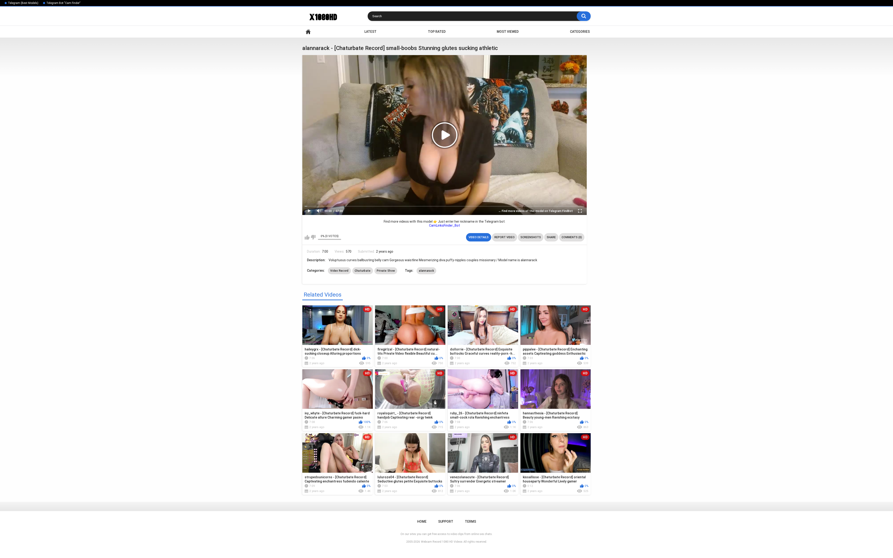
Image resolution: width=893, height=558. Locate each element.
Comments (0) (572, 237)
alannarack (426, 270)
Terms (470, 521)
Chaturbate (363, 270)
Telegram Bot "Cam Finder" (63, 3)
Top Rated (437, 31)
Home (308, 32)
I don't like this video (313, 237)
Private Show (386, 270)
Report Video (504, 237)
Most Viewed (508, 31)
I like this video (307, 237)
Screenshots (530, 237)
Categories (580, 31)
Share (551, 237)
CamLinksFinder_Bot (444, 225)
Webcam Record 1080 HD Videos (442, 541)
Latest (370, 31)
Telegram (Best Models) (23, 3)
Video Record (339, 270)
